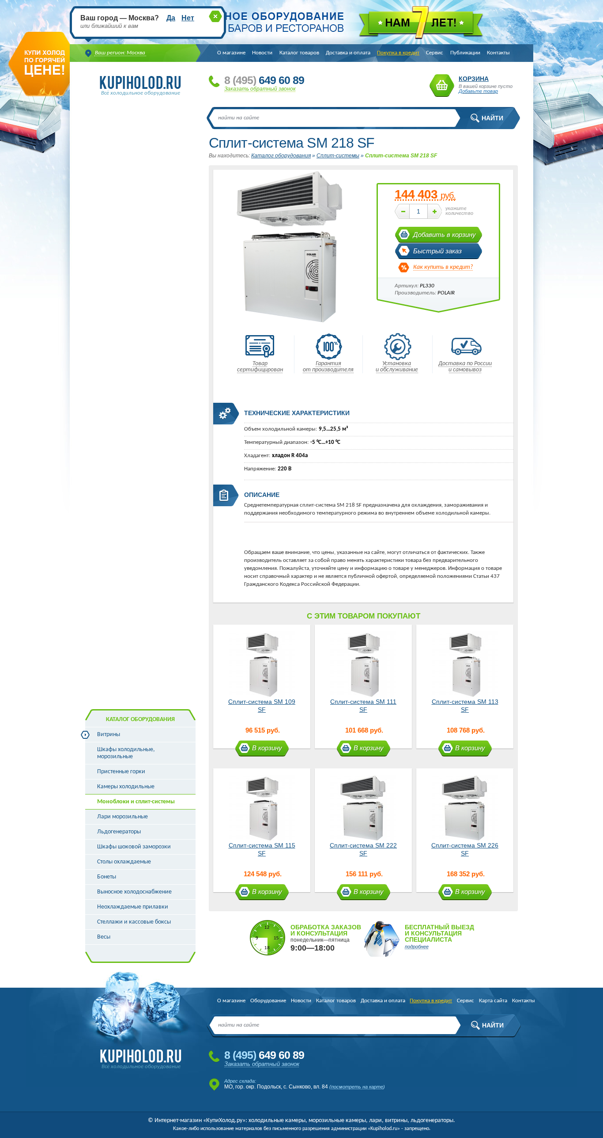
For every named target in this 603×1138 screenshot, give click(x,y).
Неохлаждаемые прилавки (132, 907)
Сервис (434, 53)
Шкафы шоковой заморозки (134, 847)
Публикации (465, 53)
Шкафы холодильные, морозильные (126, 753)
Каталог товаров (299, 53)
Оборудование (268, 1001)
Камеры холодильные (126, 786)
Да (170, 18)
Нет (187, 18)
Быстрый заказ (437, 251)
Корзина (442, 85)
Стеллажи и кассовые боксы (134, 922)
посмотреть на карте (357, 1086)
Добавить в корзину (444, 234)
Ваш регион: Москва (120, 53)
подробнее (417, 946)
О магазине (231, 53)
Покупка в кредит (398, 53)
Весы (103, 937)
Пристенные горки (121, 771)
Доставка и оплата (348, 53)
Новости (262, 53)
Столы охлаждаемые (124, 862)
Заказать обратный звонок (260, 89)
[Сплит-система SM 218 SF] (290, 323)
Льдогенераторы (119, 832)
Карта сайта (493, 1001)
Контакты (498, 53)
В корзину (267, 748)
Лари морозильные (122, 816)
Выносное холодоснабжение (134, 892)
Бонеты (106, 877)
